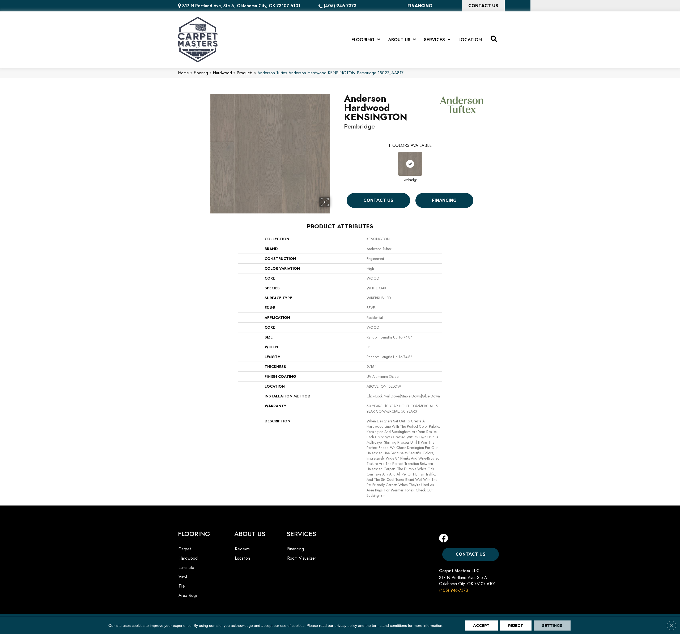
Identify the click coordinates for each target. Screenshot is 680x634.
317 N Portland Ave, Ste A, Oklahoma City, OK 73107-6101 (241, 6)
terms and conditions (389, 625)
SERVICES (301, 533)
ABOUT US (249, 533)
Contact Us (378, 200)
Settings (552, 625)
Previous (341, 159)
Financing (444, 200)
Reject (515, 625)
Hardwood (222, 73)
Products (245, 73)
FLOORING (194, 533)
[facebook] (443, 538)
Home (183, 73)
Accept (481, 625)
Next (479, 159)
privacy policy (345, 625)
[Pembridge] (410, 164)
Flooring (201, 73)
